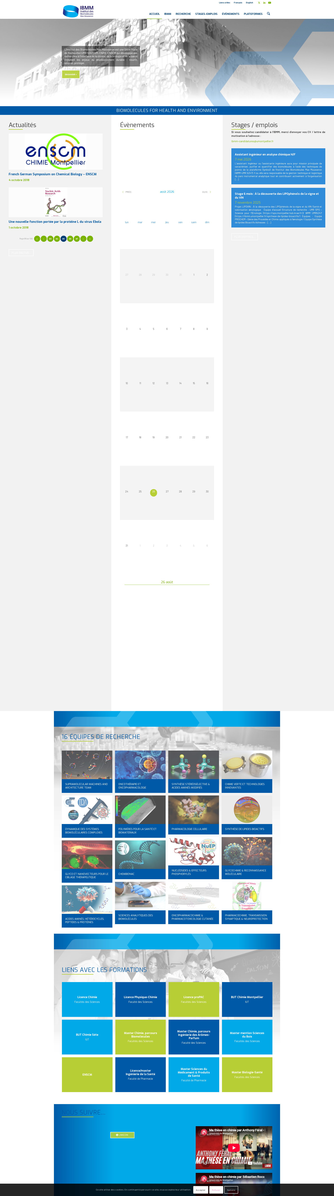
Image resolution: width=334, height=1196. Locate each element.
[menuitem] (224, 2)
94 (57, 239)
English (249, 2)
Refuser (216, 1190)
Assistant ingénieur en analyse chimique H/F (265, 154)
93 (50, 239)
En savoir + (71, 74)
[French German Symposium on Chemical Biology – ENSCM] (56, 152)
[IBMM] (78, 11)
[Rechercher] (268, 11)
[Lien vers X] (259, 2)
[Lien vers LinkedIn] (264, 2)
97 (77, 239)
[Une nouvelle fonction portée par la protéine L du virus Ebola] (56, 202)
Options (231, 1190)
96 (70, 239)
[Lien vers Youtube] (269, 2)
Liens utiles (224, 2)
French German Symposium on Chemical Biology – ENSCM (53, 174)
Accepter (201, 1190)
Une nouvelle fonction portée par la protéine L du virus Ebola (55, 222)
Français (238, 2)
